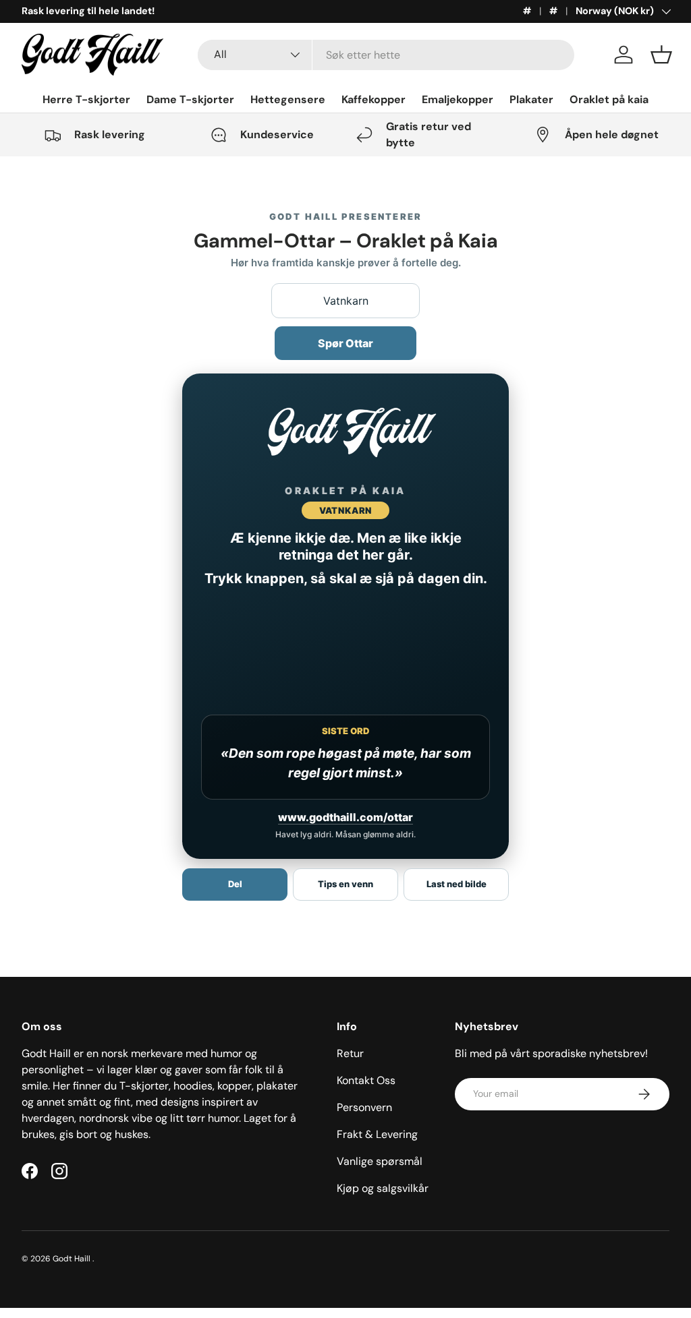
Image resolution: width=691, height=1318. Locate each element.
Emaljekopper (457, 99)
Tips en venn (345, 883)
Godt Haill (72, 1258)
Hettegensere (287, 99)
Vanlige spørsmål (379, 1161)
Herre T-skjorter (86, 99)
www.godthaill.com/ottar (345, 817)
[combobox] (386, 55)
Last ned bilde (456, 883)
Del (235, 883)
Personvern (364, 1107)
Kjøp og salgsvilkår (383, 1188)
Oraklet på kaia (609, 99)
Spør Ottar (345, 343)
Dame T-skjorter (190, 99)
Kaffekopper (373, 99)
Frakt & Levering (377, 1134)
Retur (350, 1053)
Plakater (531, 99)
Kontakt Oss (366, 1080)
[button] (661, 54)
